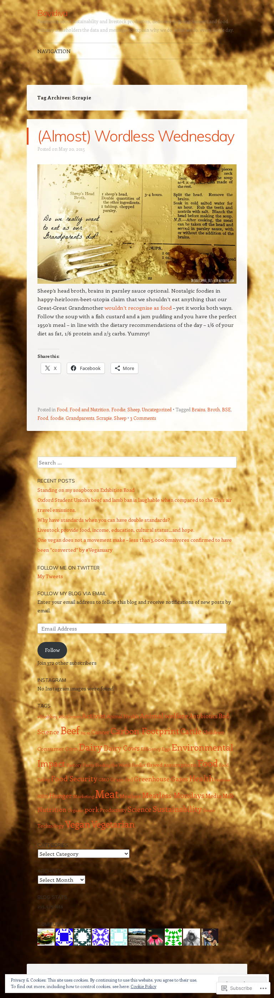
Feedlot (139, 765)
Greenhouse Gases (161, 779)
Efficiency (151, 749)
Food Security (74, 778)
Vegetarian (113, 824)
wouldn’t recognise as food (138, 307)
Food (62, 409)
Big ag (85, 732)
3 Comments (143, 418)
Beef (70, 730)
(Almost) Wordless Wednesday (135, 136)
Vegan (77, 823)
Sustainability (177, 809)
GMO (103, 779)
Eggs (166, 749)
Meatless (130, 796)
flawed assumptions (172, 764)
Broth (213, 409)
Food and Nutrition (89, 409)
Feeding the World (113, 765)
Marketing (83, 796)
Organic (75, 810)
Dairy (90, 746)
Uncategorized (157, 409)
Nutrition (51, 809)
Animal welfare (164, 715)
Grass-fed (121, 779)
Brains (198, 409)
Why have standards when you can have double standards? (103, 519)
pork (92, 809)
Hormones (223, 779)
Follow (52, 650)
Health (201, 778)
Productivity (113, 810)
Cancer (100, 732)
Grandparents (80, 418)
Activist (94, 715)
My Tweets (50, 576)
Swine (209, 810)
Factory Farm (80, 765)
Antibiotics (203, 716)
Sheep (133, 409)
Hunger (60, 795)
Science (140, 809)
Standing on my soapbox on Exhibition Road (86, 490)
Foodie (118, 409)
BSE (226, 409)
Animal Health (123, 716)
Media (214, 795)
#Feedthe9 (47, 716)
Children (213, 732)
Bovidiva (52, 12)
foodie (57, 418)
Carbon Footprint (145, 731)
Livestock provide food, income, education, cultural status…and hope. (115, 529)
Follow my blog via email (71, 593)
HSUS (42, 796)
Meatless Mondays (173, 795)
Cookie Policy (143, 986)
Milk (228, 795)
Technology (50, 825)
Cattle (191, 731)
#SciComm (70, 716)
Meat (107, 794)
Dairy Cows (121, 747)
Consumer (50, 748)
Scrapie (104, 418)
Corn (71, 748)
